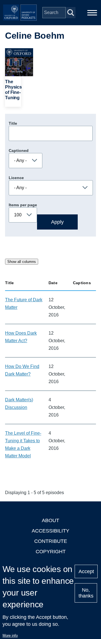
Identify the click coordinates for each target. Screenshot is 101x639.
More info (10, 635)
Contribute (50, 541)
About (50, 520)
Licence (16, 177)
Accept (86, 571)
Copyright (51, 551)
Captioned (19, 150)
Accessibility (50, 531)
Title (13, 123)
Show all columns (21, 262)
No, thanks (86, 593)
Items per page (23, 205)
